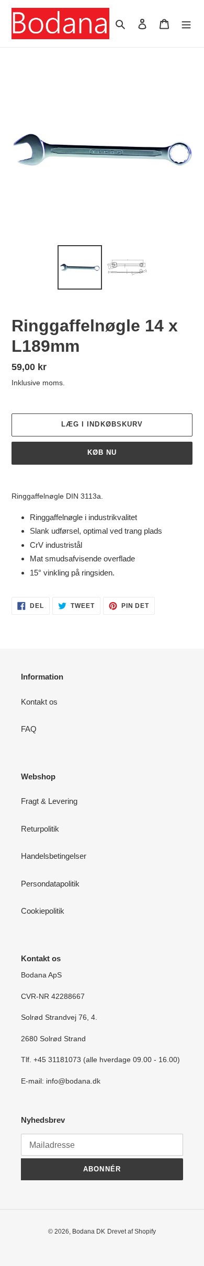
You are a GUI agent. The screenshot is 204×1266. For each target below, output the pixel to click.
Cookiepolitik (42, 910)
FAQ (29, 728)
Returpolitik (40, 828)
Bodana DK (88, 1231)
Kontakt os (39, 701)
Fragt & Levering (49, 801)
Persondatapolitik (50, 883)
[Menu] (186, 24)
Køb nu (102, 452)
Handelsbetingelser (53, 855)
